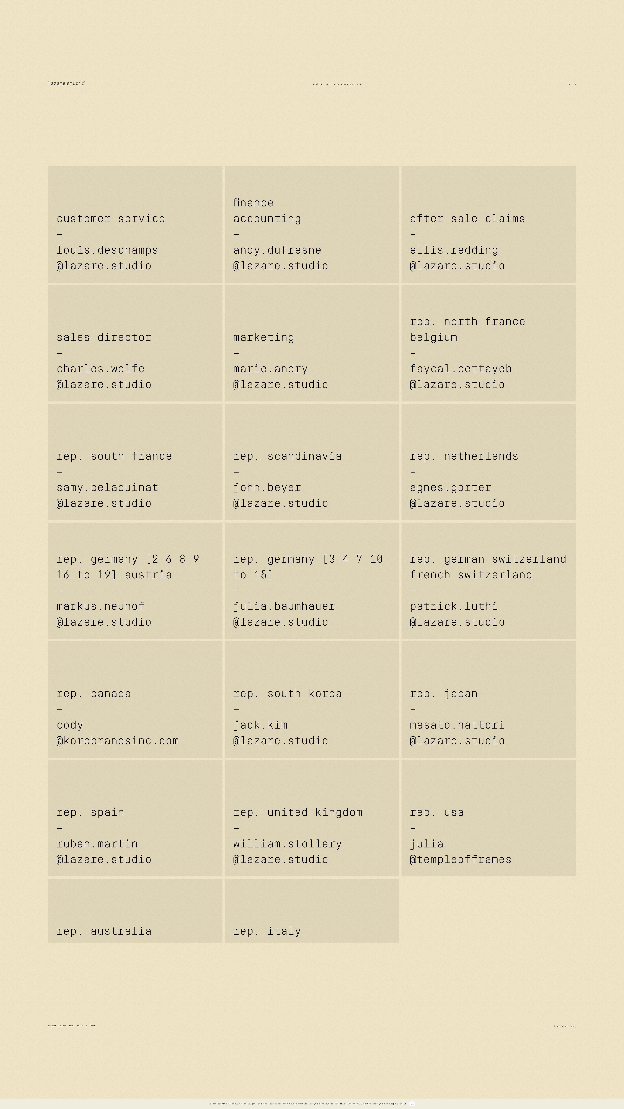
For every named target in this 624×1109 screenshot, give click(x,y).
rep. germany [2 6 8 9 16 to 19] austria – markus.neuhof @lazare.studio (128, 591)
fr (575, 84)
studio (335, 84)
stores (358, 84)
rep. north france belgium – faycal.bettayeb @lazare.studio (468, 354)
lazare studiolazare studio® (66, 83)
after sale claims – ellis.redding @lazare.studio (468, 243)
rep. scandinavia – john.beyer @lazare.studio (287, 480)
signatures (347, 84)
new (328, 84)
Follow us (82, 1026)
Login (92, 1026)
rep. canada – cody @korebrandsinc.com (117, 718)
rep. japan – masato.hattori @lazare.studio (457, 718)
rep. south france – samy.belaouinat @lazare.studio (114, 480)
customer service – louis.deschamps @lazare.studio (110, 243)
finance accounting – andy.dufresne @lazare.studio (281, 235)
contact (52, 1026)
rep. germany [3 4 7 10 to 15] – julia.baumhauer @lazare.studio (308, 591)
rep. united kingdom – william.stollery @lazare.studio (298, 836)
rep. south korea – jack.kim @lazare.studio (287, 718)
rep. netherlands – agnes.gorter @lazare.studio (464, 480)
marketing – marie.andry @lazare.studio (281, 361)
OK (412, 1103)
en (570, 84)
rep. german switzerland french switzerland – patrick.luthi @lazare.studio (488, 591)
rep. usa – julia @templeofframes (461, 836)
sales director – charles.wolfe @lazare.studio (104, 361)
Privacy (62, 1026)
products (317, 84)
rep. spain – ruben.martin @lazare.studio (104, 836)
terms (72, 1026)
